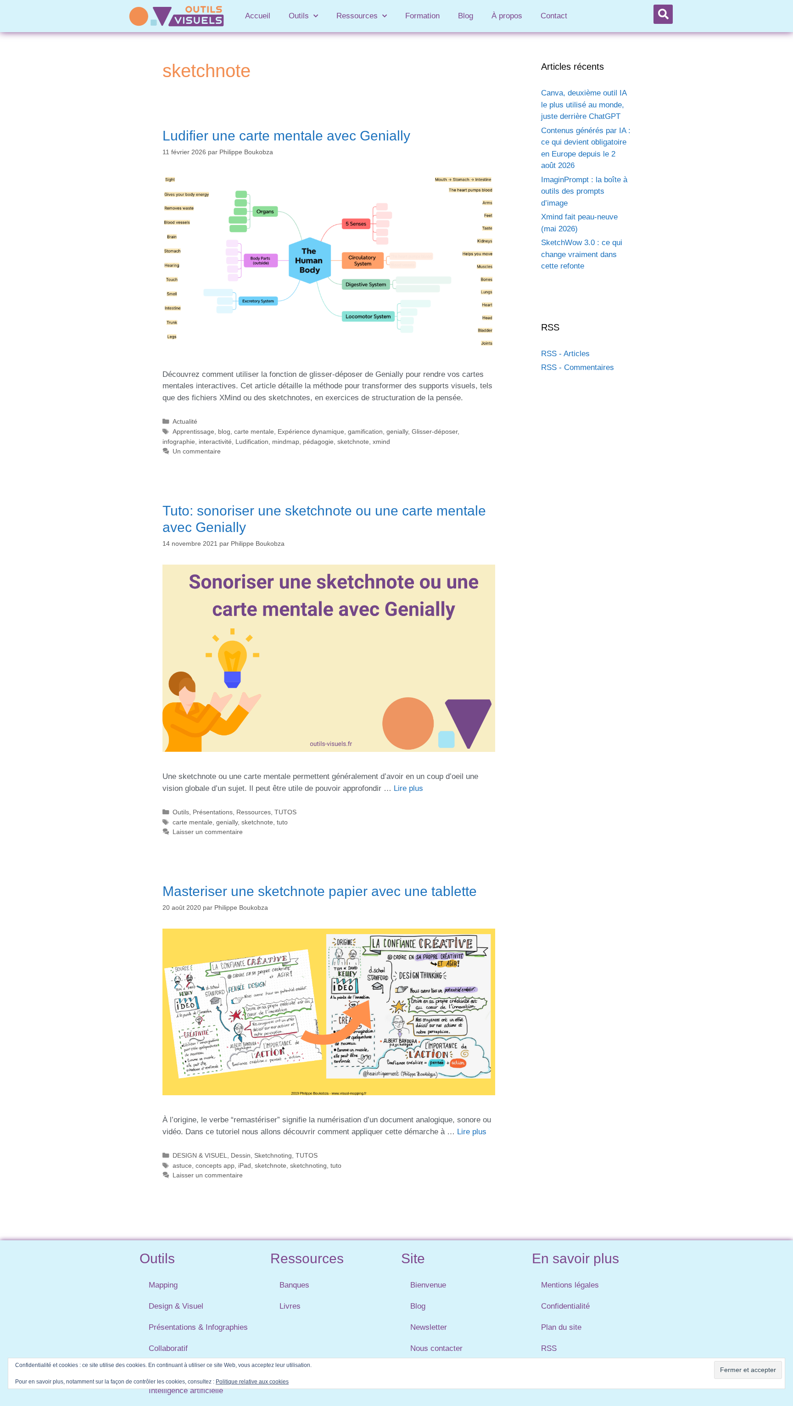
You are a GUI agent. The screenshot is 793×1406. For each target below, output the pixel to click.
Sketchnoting (273, 1155)
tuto (282, 822)
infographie (178, 441)
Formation (422, 15)
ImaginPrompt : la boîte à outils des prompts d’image (584, 191)
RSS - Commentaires (577, 367)
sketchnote (353, 441)
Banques (294, 1285)
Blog (465, 15)
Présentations (213, 812)
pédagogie (318, 441)
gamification (365, 431)
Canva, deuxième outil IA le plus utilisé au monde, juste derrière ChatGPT (583, 105)
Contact (554, 15)
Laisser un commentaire (208, 831)
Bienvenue (428, 1285)
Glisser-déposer (435, 431)
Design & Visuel (176, 1306)
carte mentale (254, 431)
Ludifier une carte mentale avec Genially (286, 135)
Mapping (163, 1285)
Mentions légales (570, 1285)
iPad (244, 1165)
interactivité (215, 441)
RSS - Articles (565, 353)
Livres (290, 1306)
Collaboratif (168, 1348)
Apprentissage (193, 431)
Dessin (241, 1155)
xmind (381, 441)
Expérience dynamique (311, 431)
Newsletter (428, 1327)
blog (224, 431)
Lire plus (408, 788)
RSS (549, 1348)
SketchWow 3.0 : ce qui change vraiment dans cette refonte (581, 254)
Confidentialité (565, 1306)
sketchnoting (308, 1165)
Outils (299, 15)
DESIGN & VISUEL (200, 1155)
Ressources (357, 15)
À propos (506, 15)
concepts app (215, 1165)
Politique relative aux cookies (252, 1381)
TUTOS (285, 812)
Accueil (257, 15)
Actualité (185, 421)
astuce (182, 1165)
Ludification (251, 441)
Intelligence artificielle (186, 1390)
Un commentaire (197, 451)
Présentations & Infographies (198, 1327)
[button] (663, 14)
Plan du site (561, 1327)
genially (397, 431)
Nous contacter (436, 1348)
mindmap (285, 441)
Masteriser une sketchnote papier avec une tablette (319, 891)
